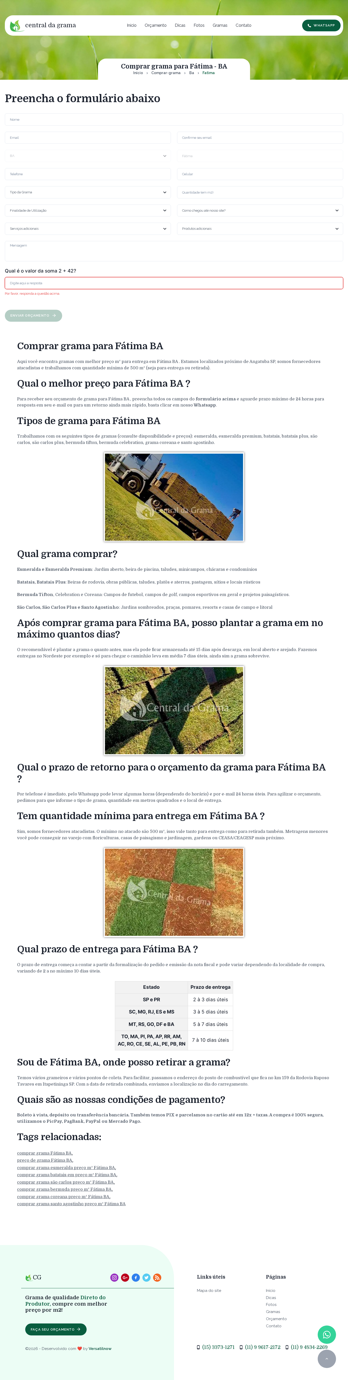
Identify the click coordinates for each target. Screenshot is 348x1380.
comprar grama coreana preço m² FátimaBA (63, 1196)
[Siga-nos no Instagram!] (114, 1278)
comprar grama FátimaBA (44, 1153)
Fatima (209, 73)
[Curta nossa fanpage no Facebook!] (136, 1278)
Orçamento (156, 25)
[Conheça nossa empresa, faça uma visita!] (125, 1278)
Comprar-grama (166, 73)
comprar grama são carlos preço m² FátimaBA (65, 1182)
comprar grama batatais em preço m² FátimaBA (66, 1174)
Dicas (180, 25)
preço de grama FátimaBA (44, 1160)
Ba (191, 73)
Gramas (220, 25)
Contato (243, 25)
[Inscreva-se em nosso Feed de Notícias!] (157, 1278)
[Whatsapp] (327, 1334)
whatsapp (324, 25)
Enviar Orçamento (30, 315)
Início (132, 25)
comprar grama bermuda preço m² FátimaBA (64, 1189)
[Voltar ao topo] (327, 1359)
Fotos (199, 25)
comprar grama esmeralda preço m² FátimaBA (66, 1167)
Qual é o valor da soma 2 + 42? (40, 271)
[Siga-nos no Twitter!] (146, 1278)
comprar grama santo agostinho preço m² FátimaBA (71, 1203)
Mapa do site (209, 1290)
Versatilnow (100, 1348)
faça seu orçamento (53, 1329)
